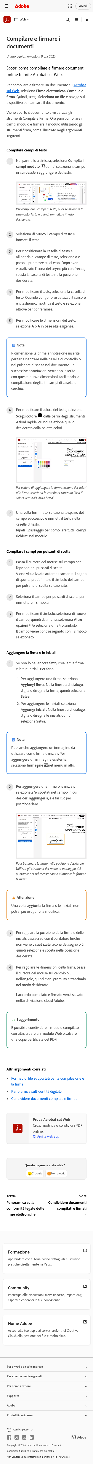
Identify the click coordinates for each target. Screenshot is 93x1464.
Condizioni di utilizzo (18, 1450)
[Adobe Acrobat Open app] (87, 19)
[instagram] (16, 1437)
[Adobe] (22, 6)
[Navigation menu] (6, 6)
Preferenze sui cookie (43, 1450)
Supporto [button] (13, 1396)
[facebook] (9, 1437)
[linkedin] (32, 1437)
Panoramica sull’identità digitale (36, 1091)
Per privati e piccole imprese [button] (25, 1367)
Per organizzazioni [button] (18, 1386)
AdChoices (64, 1456)
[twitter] (24, 1437)
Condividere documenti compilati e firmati (44, 1098)
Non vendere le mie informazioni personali (29, 1456)
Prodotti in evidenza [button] (20, 1415)
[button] (70, 6)
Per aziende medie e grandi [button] (24, 1376)
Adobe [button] (11, 1405)
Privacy (55, 1445)
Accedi (83, 6)
